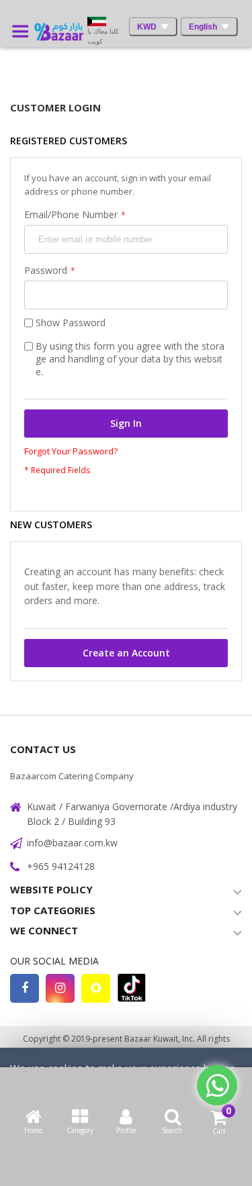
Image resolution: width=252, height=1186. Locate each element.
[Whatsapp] (217, 1085)
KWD (147, 27)
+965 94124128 (61, 866)
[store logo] (57, 32)
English (203, 27)
